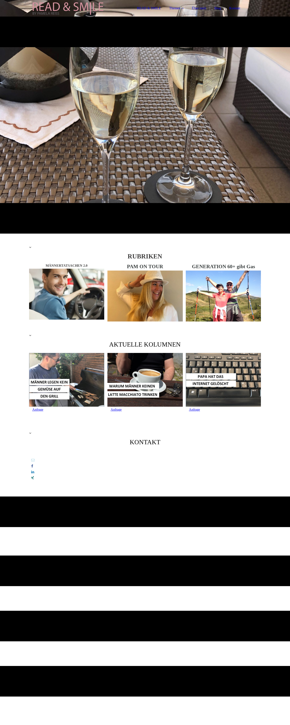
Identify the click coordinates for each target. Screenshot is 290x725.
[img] (66, 15)
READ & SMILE (149, 8)
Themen (174, 8)
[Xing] (32, 478)
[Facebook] (32, 466)
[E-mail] (33, 460)
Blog (217, 8)
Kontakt (234, 8)
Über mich (199, 8)
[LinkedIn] (32, 472)
